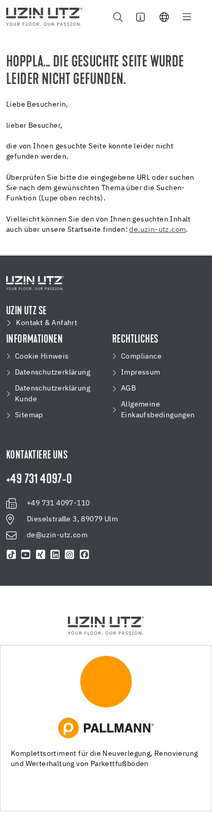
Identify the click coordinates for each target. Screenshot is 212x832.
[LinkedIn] (55, 555)
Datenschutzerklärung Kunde (52, 394)
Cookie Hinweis (42, 356)
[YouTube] (26, 555)
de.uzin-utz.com (157, 229)
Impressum (141, 372)
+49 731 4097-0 (39, 480)
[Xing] (41, 555)
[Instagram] (69, 555)
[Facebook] (84, 555)
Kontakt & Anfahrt (46, 323)
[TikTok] (11, 555)
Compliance (141, 356)
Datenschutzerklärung (52, 372)
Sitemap (29, 415)
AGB (128, 388)
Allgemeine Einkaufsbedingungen (158, 410)
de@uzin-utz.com (57, 535)
